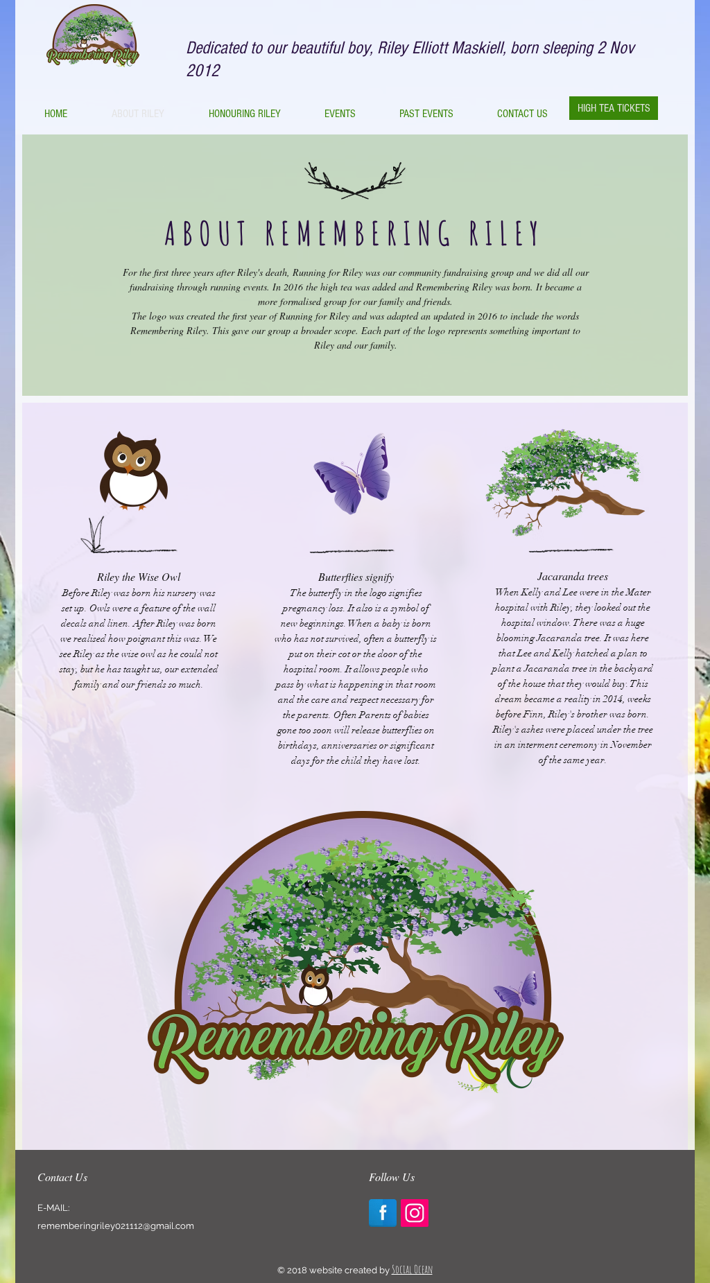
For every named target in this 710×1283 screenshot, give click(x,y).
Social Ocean (412, 1269)
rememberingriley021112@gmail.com (115, 1226)
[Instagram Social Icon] (414, 1213)
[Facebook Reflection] (383, 1213)
